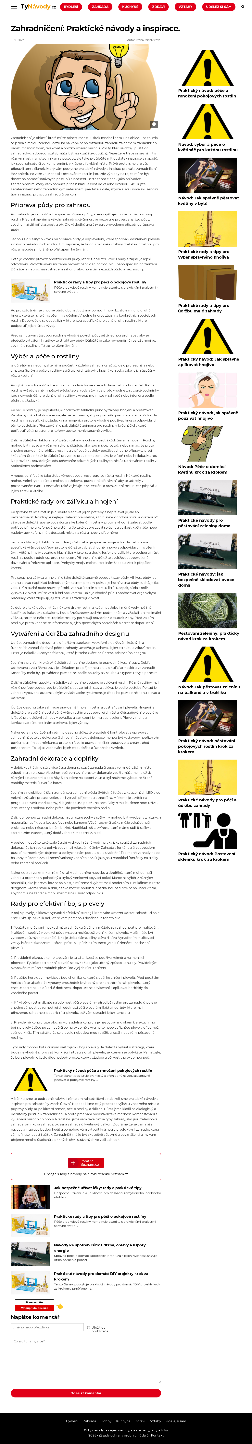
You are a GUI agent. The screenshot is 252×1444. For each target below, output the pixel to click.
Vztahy (185, 7)
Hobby (106, 1421)
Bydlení (71, 7)
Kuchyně (130, 7)
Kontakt (157, 1435)
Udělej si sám (219, 7)
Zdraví (158, 7)
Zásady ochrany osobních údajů (123, 1435)
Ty (38, 6)
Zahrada (100, 7)
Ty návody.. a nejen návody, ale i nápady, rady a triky (127, 1430)
